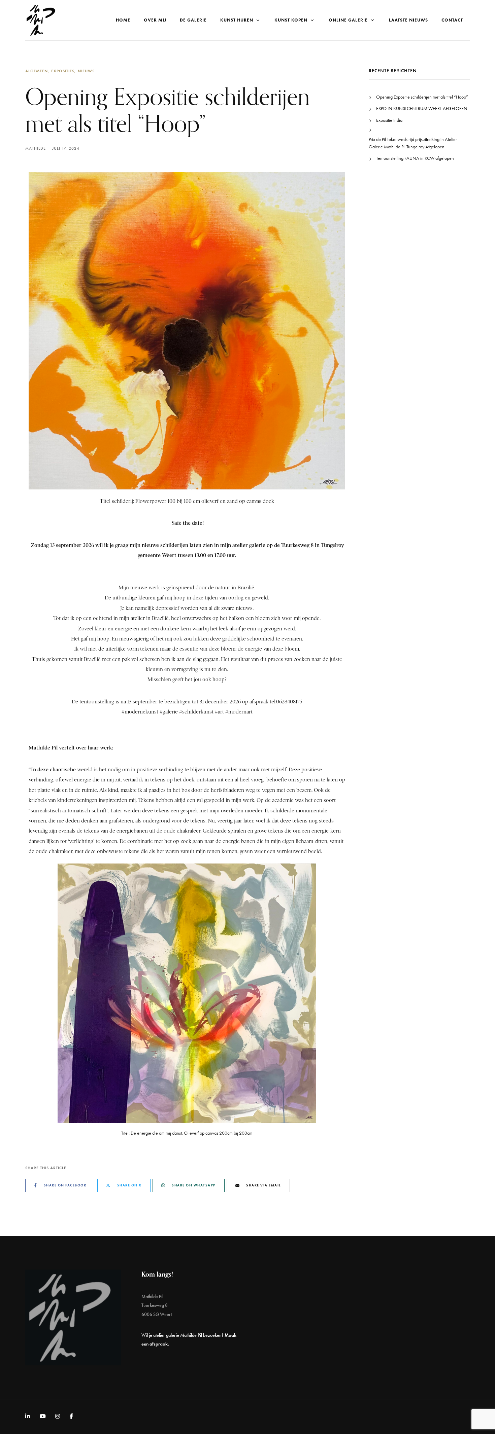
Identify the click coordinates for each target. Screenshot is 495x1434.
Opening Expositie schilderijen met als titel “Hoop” (422, 97)
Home (123, 20)
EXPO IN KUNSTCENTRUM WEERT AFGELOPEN (421, 108)
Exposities (62, 70)
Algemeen (36, 70)
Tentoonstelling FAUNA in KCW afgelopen (415, 158)
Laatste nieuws (408, 20)
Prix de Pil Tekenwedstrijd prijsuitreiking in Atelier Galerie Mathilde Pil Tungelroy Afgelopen (413, 143)
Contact (452, 20)
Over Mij (155, 20)
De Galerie (193, 20)
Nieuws (86, 70)
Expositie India (389, 120)
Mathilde (35, 148)
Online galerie (348, 20)
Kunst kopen (290, 20)
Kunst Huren (236, 20)
